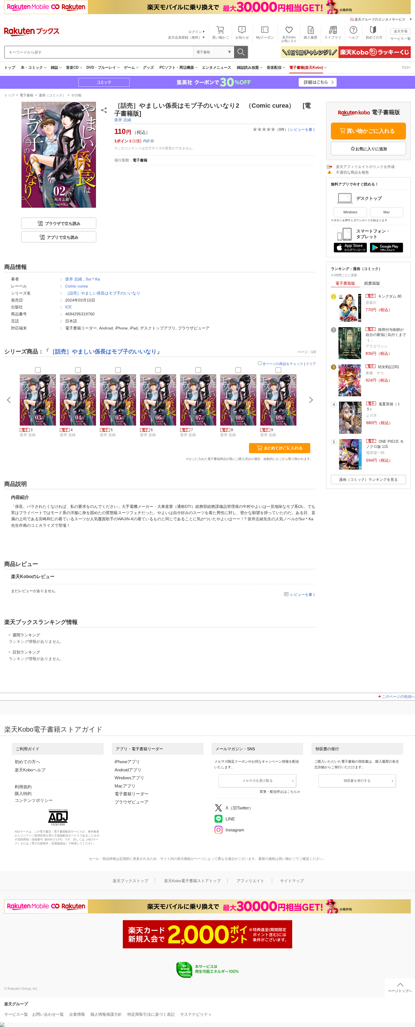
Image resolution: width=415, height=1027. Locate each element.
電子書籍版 (345, 283)
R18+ (406, 67)
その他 (76, 95)
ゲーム (129, 67)
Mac (386, 212)
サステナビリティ (196, 1014)
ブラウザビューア (131, 802)
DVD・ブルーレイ (101, 67)
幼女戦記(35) (388, 367)
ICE (68, 307)
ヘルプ (353, 37)
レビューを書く (303, 129)
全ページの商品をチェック (283, 364)
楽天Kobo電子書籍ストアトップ (192, 880)
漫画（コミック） (52, 95)
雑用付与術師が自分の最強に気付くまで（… (386, 334)
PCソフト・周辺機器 (177, 67)
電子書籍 (26, 95)
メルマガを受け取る (257, 781)
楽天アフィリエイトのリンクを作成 (365, 167)
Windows (350, 212)
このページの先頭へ (398, 696)
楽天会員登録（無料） (185, 37)
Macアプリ (125, 785)
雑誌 (54, 67)
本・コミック (32, 67)
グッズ (148, 67)
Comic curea (76, 286)
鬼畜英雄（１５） (383, 406)
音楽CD (72, 67)
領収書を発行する (357, 781)
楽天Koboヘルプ (30, 769)
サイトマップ (292, 880)
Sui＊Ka (93, 279)
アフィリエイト (250, 880)
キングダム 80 (389, 296)
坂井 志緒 (122, 120)
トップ (9, 67)
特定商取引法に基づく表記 (151, 1014)
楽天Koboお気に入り (289, 39)
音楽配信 (274, 67)
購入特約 (23, 793)
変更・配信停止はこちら (278, 792)
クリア (311, 364)
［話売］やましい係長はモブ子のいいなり (102, 293)
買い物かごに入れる (371, 131)
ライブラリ (332, 37)
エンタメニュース (216, 67)
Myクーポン (265, 37)
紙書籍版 (372, 283)
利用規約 (23, 786)
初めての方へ (27, 761)
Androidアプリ (128, 769)
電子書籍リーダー (131, 793)
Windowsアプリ (129, 777)
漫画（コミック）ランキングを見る (368, 479)
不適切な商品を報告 (352, 172)
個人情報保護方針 (106, 1014)
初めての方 (374, 37)
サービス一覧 (400, 39)
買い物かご (220, 37)
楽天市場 (400, 31)
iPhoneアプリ (127, 761)
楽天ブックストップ (130, 880)
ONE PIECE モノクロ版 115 (385, 444)
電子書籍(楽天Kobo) (306, 67)
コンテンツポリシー (34, 800)
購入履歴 (310, 37)
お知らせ (242, 37)
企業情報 (77, 1014)
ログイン (195, 32)
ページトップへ (400, 991)
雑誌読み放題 (248, 67)
